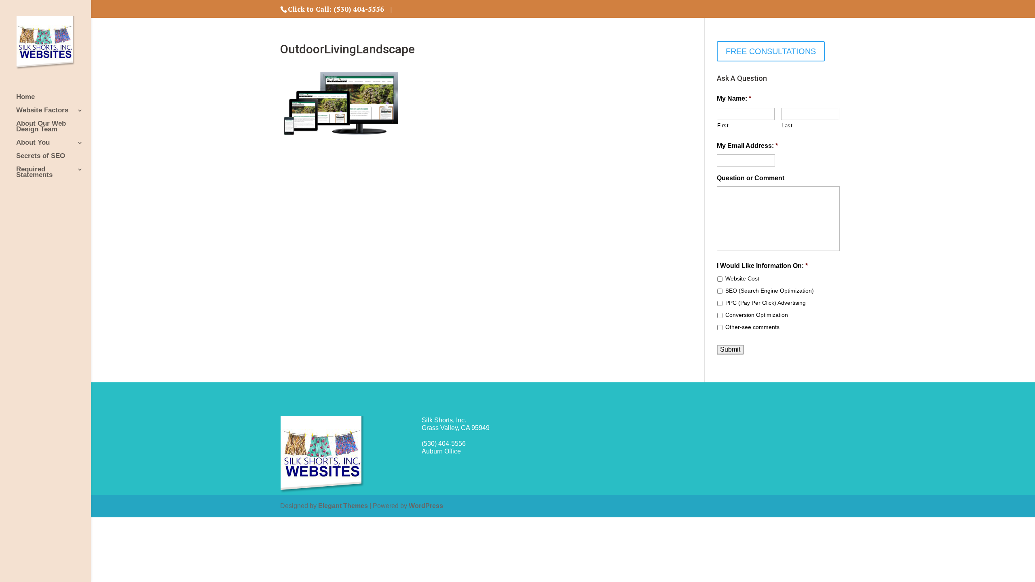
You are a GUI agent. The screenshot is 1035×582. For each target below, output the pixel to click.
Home (25, 97)
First (723, 125)
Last (787, 125)
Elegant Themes (343, 505)
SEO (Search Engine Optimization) (769, 290)
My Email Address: (747, 145)
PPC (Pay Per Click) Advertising (765, 302)
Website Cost (742, 278)
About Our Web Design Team (41, 127)
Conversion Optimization (756, 315)
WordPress (426, 505)
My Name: (734, 98)
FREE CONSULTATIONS (771, 51)
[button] (1017, 11)
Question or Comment (750, 178)
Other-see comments (752, 327)
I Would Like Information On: (762, 265)
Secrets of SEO (40, 156)
